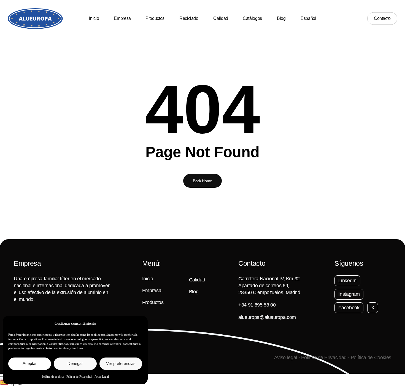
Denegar (75, 363)
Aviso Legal (101, 376)
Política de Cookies (371, 357)
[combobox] (202, 383)
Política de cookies (53, 376)
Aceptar (30, 363)
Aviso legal (285, 357)
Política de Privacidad (79, 376)
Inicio (147, 278)
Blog (194, 291)
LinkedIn (347, 280)
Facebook (348, 307)
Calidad (197, 280)
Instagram (349, 294)
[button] (202, 377)
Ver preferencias (121, 363)
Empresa (151, 290)
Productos (153, 302)
